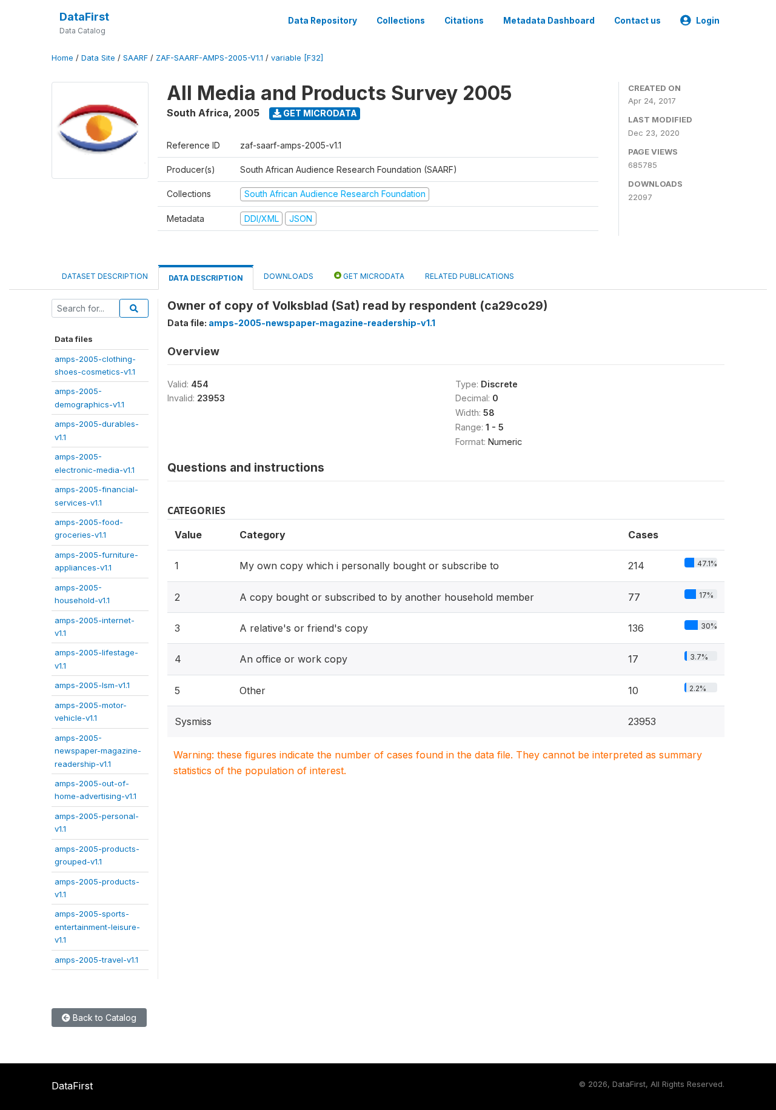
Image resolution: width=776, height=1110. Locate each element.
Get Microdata (319, 113)
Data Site (98, 57)
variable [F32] (297, 57)
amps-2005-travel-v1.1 (96, 960)
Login (708, 20)
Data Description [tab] (206, 278)
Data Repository (322, 20)
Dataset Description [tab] (105, 276)
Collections (400, 20)
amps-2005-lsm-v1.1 (92, 685)
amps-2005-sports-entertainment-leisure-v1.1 (97, 927)
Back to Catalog (103, 1017)
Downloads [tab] (288, 276)
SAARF (135, 57)
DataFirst (84, 16)
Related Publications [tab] (469, 276)
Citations (464, 20)
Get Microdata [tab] (372, 276)
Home (62, 57)
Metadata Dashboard (549, 20)
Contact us (637, 20)
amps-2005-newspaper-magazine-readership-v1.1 (98, 751)
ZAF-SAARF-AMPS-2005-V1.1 (209, 57)
